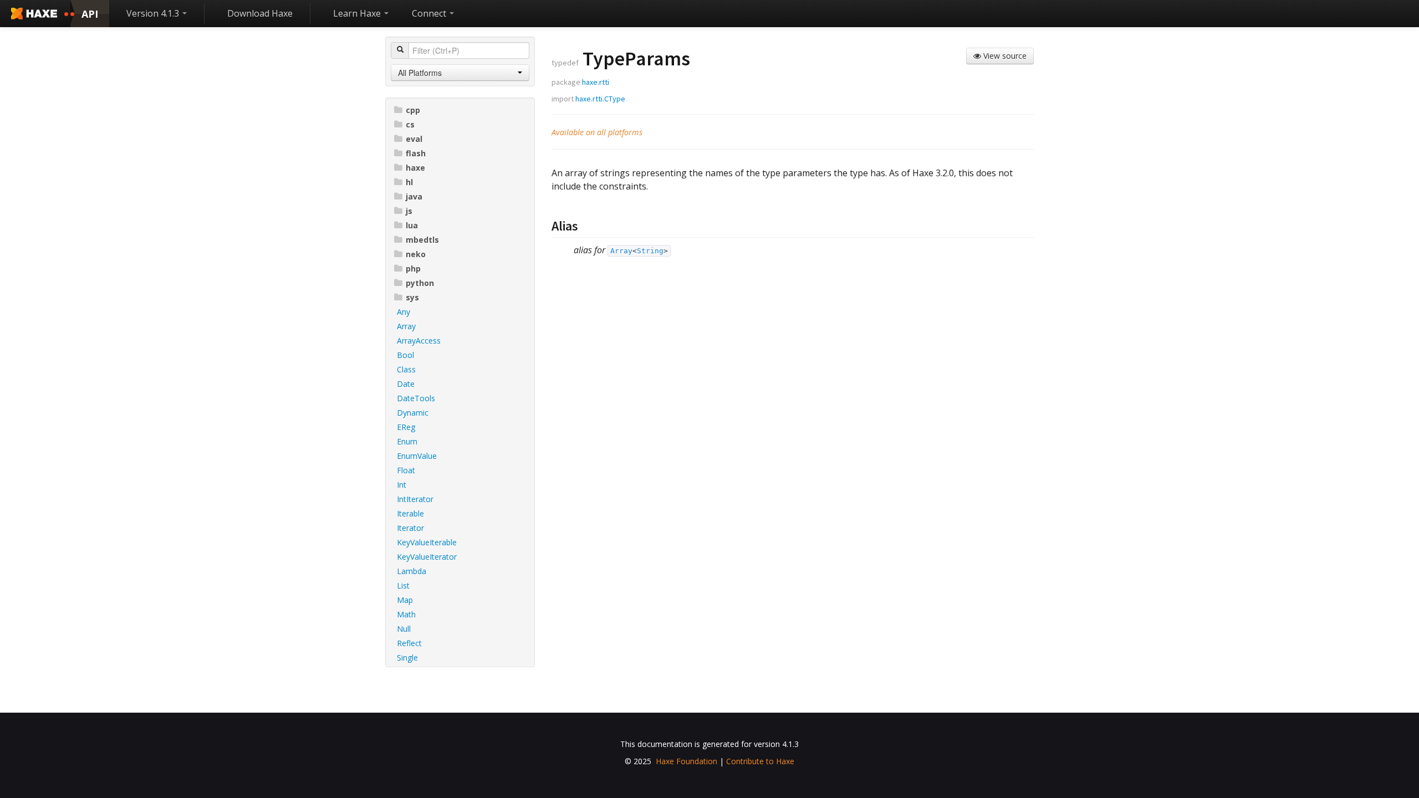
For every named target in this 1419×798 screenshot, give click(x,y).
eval (414, 139)
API (89, 14)
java (414, 196)
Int (401, 484)
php (413, 268)
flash (416, 153)
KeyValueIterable (427, 542)
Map (405, 600)
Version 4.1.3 (153, 13)
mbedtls (422, 239)
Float (406, 470)
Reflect (409, 643)
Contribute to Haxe (760, 761)
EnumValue (417, 456)
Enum (407, 441)
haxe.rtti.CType (600, 99)
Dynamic (412, 412)
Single (407, 657)
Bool (405, 355)
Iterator (410, 528)
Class (406, 369)
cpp (413, 110)
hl (409, 182)
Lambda (411, 571)
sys (412, 297)
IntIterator (415, 499)
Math (406, 614)
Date (406, 383)
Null (404, 628)
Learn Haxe (358, 13)
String (650, 251)
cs (410, 124)
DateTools (416, 398)
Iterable (410, 513)
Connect (430, 13)
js (409, 211)
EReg (406, 427)
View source (1004, 55)
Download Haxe (260, 13)
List (403, 585)
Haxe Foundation (686, 761)
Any (403, 311)
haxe (415, 167)
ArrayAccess (419, 340)
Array (406, 326)
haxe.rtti (595, 82)
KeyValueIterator (427, 556)
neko (416, 254)
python (420, 283)
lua (412, 225)
